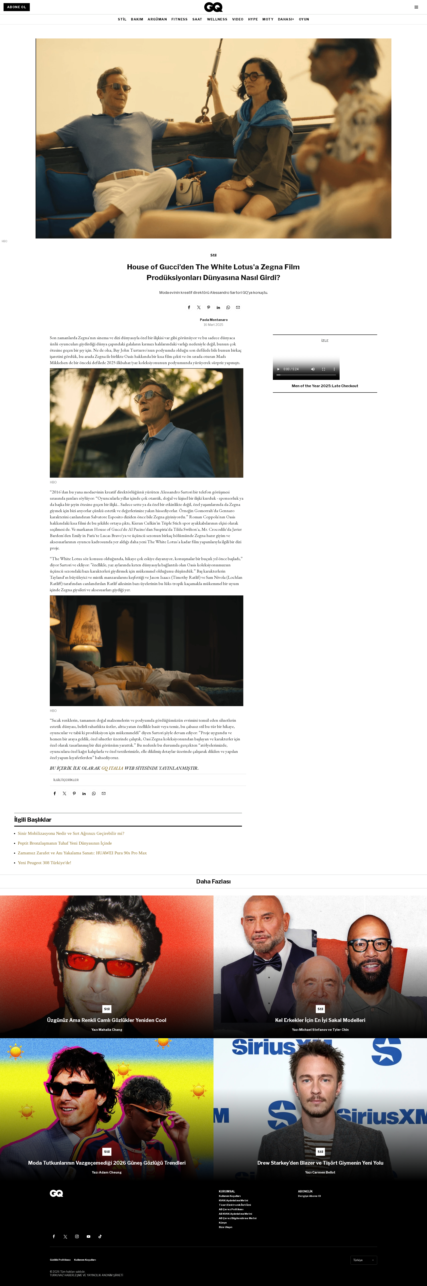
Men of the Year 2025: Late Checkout (325, 386)
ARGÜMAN (157, 19)
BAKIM (137, 19)
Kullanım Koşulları (85, 1259)
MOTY (268, 19)
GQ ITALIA (112, 768)
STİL (122, 19)
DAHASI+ (286, 19)
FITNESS (179, 19)
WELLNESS (217, 19)
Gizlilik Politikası (60, 1259)
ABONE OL (16, 7)
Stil (213, 255)
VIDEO (238, 19)
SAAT (197, 19)
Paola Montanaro (214, 320)
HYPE (253, 19)
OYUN (304, 19)
